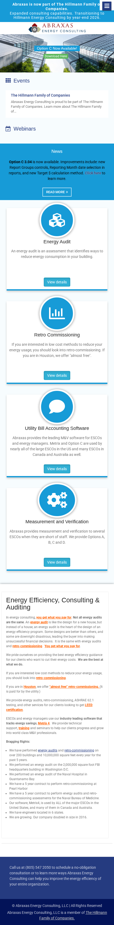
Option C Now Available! (57, 48)
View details (57, 282)
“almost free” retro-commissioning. (74, 687)
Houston (30, 687)
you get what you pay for (53, 617)
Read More (55, 192)
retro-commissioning (27, 646)
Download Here (56, 56)
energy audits (47, 750)
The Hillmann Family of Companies (40, 95)
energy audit (39, 622)
